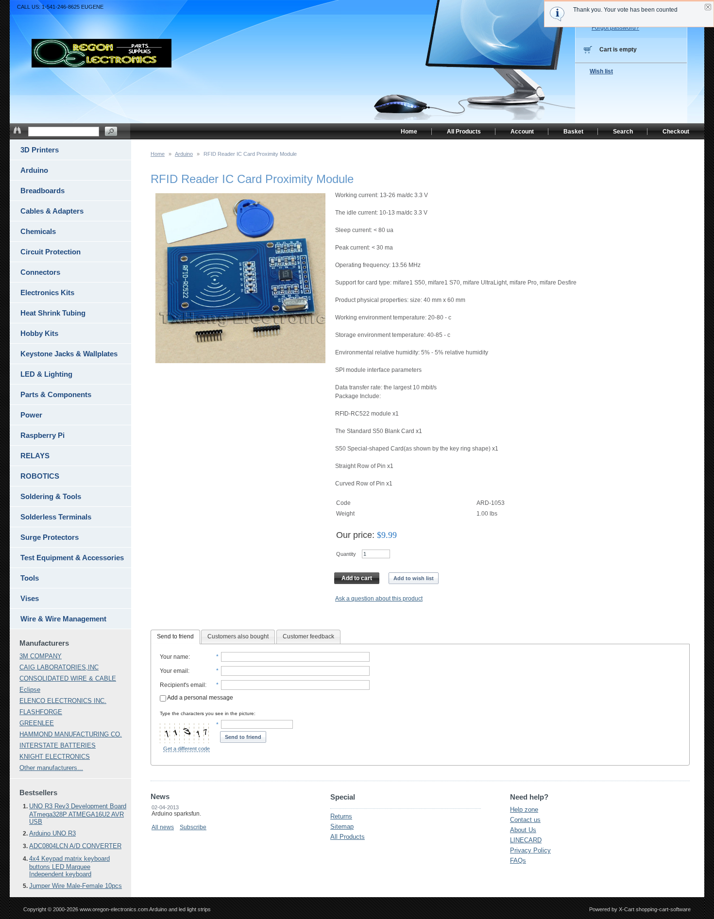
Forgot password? (615, 27)
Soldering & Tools (50, 496)
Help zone (524, 809)
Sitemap (342, 826)
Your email (174, 671)
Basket (573, 131)
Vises (29, 598)
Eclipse (29, 689)
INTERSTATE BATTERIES (57, 745)
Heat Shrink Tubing (52, 313)
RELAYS (35, 455)
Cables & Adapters (52, 211)
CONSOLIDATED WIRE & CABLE (67, 678)
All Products (347, 836)
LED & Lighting (46, 374)
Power (31, 415)
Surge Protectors (49, 537)
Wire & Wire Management (63, 619)
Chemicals (38, 231)
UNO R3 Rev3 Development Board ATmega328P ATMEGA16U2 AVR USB (77, 813)
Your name (174, 656)
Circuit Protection (50, 252)
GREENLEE (36, 723)
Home (158, 154)
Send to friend (175, 636)
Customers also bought (238, 636)
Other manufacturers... (51, 767)
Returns (341, 816)
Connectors (40, 272)
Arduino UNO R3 (52, 833)
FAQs (518, 860)
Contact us (525, 819)
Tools (29, 578)
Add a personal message (199, 697)
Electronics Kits (47, 292)
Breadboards (42, 190)
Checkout (676, 131)
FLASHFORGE (40, 712)
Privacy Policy (530, 850)
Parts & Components (55, 394)
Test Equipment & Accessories (72, 557)
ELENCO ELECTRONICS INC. (62, 700)
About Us (523, 830)
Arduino (184, 154)
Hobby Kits (39, 333)
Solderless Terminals (55, 517)
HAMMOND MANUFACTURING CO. (70, 734)
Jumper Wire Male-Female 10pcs (75, 885)
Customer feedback (308, 636)
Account (522, 131)
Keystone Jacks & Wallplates (69, 354)
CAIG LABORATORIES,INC (59, 667)
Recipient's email (182, 685)
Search (623, 131)
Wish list (601, 71)
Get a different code (186, 749)
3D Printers (39, 150)
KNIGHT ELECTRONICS (54, 756)
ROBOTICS (39, 476)
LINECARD (526, 840)
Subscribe (193, 827)
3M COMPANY (40, 656)
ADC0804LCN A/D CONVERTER (75, 846)
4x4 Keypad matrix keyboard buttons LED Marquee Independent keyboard (69, 866)
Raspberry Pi (42, 435)
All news (163, 827)
